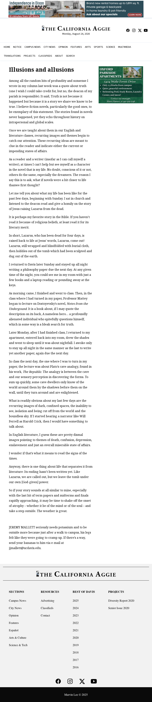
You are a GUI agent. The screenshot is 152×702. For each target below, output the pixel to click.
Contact (45, 615)
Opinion (14, 615)
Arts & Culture (17, 637)
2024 (76, 608)
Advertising (47, 600)
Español (13, 630)
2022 (76, 623)
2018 (76, 652)
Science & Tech (18, 645)
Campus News (17, 600)
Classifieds (47, 608)
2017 (76, 660)
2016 (76, 667)
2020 (76, 637)
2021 (76, 630)
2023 (76, 615)
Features (14, 623)
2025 (76, 600)
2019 (76, 645)
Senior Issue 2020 (118, 608)
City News (15, 608)
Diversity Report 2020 (121, 600)
